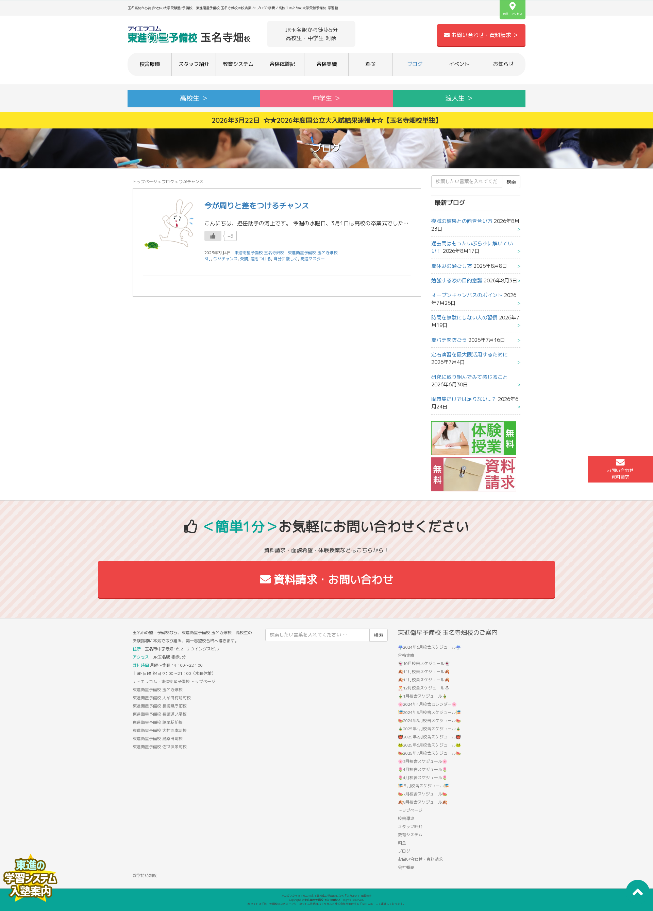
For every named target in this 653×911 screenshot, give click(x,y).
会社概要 (406, 867)
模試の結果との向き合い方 (461, 221)
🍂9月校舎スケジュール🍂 (422, 802)
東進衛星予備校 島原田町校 (158, 738)
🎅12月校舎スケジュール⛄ (424, 688)
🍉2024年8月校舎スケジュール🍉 (429, 720)
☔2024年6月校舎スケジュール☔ (429, 647)
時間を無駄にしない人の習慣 (464, 317)
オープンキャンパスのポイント (467, 295)
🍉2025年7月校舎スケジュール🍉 (429, 753)
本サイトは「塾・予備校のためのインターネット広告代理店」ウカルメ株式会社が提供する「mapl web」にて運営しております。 (326, 904)
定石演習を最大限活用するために (469, 354)
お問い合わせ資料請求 (620, 473)
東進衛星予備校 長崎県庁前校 (160, 706)
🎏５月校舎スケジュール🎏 (423, 786)
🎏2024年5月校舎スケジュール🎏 (429, 712)
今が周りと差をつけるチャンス (256, 205)
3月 (207, 259)
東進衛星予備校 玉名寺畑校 (313, 253)
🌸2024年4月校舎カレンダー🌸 (427, 704)
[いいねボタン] (212, 236)
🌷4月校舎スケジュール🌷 (422, 769)
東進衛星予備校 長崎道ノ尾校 (160, 714)
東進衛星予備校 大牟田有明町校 (162, 698)
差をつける (261, 259)
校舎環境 (149, 64)
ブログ (414, 64)
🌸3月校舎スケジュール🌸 (422, 761)
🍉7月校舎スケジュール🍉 (422, 794)
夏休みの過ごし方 (451, 265)
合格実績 (326, 64)
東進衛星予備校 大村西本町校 (160, 730)
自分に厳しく (285, 259)
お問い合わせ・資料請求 (420, 859)
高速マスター (312, 259)
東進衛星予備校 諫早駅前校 (158, 722)
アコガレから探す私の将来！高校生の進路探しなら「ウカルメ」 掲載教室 (326, 896)
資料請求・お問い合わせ (332, 579)
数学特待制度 (145, 875)
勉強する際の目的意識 (456, 280)
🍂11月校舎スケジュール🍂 (424, 672)
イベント (459, 64)
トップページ (145, 182)
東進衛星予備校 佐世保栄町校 (160, 747)
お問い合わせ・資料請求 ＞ (484, 35)
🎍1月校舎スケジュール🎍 (422, 696)
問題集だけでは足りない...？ (464, 399)
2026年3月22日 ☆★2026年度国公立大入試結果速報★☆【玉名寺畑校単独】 (326, 120)
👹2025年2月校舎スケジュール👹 (429, 737)
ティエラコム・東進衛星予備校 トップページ (174, 681)
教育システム (238, 64)
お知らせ (503, 64)
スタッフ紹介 (194, 64)
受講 (244, 259)
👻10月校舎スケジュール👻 (424, 663)
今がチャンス (225, 259)
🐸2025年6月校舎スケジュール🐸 (429, 745)
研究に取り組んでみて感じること (469, 377)
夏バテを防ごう (449, 340)
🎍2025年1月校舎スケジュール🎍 (429, 729)
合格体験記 (282, 64)
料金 (371, 64)
